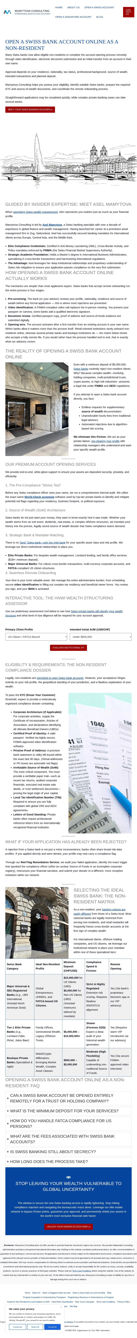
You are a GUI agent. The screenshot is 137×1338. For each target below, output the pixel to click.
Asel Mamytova (52, 224)
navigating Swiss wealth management (35, 211)
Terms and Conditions (81, 1271)
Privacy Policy (123, 1302)
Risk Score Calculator (84, 1302)
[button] (128, 12)
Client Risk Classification (62, 1302)
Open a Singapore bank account (56, 1293)
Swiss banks (81, 368)
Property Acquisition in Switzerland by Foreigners (44, 1297)
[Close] (61, 1307)
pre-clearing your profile (105, 441)
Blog (109, 1293)
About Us (36, 1293)
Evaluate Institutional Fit (68, 648)
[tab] (68, 1098)
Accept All (52, 1327)
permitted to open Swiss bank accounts (60, 677)
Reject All (35, 1327)
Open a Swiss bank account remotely (89, 1293)
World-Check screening (39, 496)
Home (27, 1293)
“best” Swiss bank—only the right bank (42, 542)
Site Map (73, 1306)
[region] (34, 1319)
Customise (17, 1327)
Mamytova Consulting (32, 10)
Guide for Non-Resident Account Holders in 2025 (28, 1302)
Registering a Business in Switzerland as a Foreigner (91, 1297)
